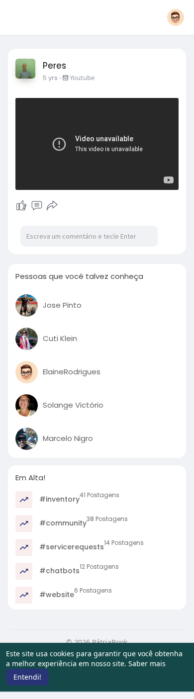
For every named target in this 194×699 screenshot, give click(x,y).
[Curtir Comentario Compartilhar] (37, 205)
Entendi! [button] (27, 677)
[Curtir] (21, 205)
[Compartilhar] (52, 205)
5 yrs (50, 78)
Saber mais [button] (147, 663)
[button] (175, 17)
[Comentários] (36, 205)
